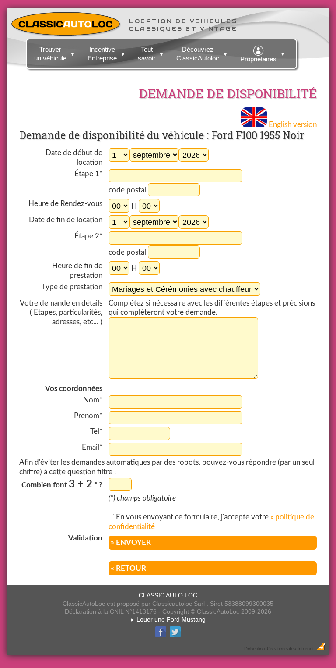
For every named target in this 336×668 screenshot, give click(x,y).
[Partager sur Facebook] (160, 636)
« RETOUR (128, 568)
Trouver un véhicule (54, 54)
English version (292, 124)
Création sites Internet (290, 648)
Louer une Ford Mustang (168, 619)
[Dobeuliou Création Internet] (320, 648)
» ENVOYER (131, 542)
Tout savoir (151, 54)
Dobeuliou (254, 648)
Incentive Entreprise (107, 54)
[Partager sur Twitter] (175, 636)
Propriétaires (262, 57)
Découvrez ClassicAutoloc (202, 54)
